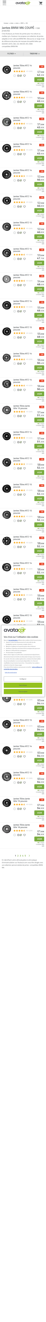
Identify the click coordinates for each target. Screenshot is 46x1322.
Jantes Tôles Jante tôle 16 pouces (21, 826)
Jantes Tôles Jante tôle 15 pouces (21, 407)
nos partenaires (13, 640)
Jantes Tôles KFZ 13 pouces (22, 276)
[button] (24, 75)
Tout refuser (23, 685)
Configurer (23, 679)
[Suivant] (29, 855)
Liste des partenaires (11, 672)
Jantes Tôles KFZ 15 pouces (22, 223)
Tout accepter (23, 691)
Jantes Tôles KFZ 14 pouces (22, 66)
